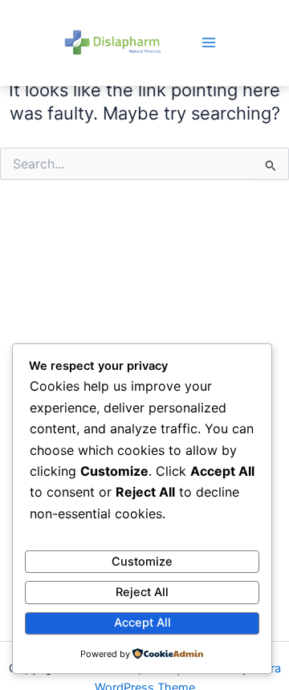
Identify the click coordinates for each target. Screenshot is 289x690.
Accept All (142, 622)
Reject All (142, 592)
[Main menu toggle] (209, 42)
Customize (142, 561)
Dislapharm (112, 42)
